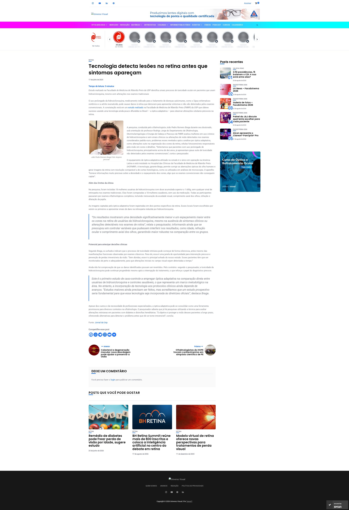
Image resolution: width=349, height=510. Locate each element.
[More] (114, 335)
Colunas (162, 25)
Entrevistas (150, 25)
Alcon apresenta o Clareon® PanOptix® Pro (245, 134)
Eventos (196, 25)
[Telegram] (100, 335)
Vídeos (207, 25)
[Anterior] (109, 39)
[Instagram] (105, 335)
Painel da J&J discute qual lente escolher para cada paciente (246, 119)
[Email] (109, 335)
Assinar (247, 3)
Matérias (135, 25)
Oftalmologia (98, 25)
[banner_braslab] (202, 14)
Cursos (226, 25)
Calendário (237, 25)
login (113, 380)
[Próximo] (257, 39)
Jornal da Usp (101, 322)
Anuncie (163, 486)
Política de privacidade (192, 486)
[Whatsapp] (96, 335)
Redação (174, 486)
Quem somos (151, 486)
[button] (97, 39)
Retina (91, 60)
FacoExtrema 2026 (240, 85)
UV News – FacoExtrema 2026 (246, 89)
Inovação (125, 25)
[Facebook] (91, 335)
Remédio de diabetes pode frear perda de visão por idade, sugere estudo (107, 441)
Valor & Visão (238, 68)
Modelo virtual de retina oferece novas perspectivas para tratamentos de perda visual (195, 442)
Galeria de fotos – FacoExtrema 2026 (243, 103)
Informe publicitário (180, 25)
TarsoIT (189, 501)
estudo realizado (135, 107)
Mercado (113, 25)
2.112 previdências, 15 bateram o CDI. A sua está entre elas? (244, 74)
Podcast (217, 25)
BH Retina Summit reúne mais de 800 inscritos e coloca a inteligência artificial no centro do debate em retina (151, 442)
